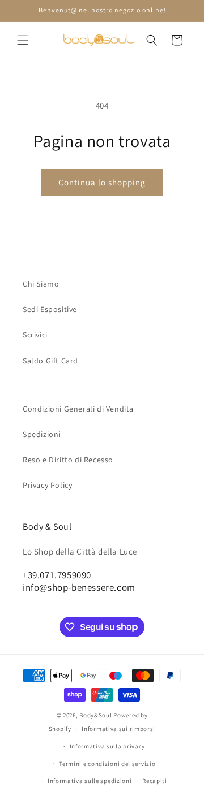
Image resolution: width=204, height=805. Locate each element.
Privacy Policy (47, 485)
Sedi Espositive (50, 309)
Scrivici (35, 335)
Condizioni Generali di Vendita (78, 409)
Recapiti (154, 781)
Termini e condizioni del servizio (107, 764)
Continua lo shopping (102, 182)
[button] (22, 40)
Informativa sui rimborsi (118, 729)
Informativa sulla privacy (108, 746)
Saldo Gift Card (50, 361)
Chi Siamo (41, 284)
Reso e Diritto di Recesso (68, 460)
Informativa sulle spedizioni (90, 781)
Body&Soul (95, 715)
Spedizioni (42, 434)
